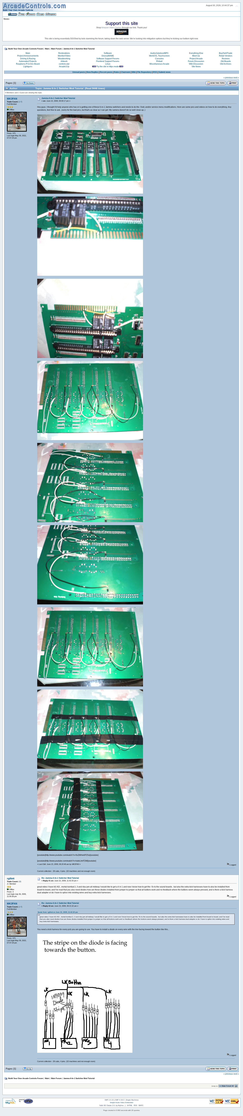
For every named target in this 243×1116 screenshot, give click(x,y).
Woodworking (64, 58)
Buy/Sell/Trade (225, 53)
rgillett (10, 878)
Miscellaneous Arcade (159, 64)
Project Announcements (28, 56)
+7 (20, 102)
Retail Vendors (225, 56)
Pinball (159, 61)
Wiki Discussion (196, 64)
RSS (155, 72)
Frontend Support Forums (107, 61)
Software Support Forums (107, 58)
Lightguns (27, 66)
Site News (196, 66)
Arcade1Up (64, 66)
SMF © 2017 (120, 1100)
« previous (228, 77)
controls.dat (64, 64)
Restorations (64, 53)
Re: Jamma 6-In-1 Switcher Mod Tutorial (60, 878)
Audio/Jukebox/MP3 (159, 53)
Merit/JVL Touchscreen (159, 56)
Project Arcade (196, 58)
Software (108, 53)
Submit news (165, 72)
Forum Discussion (196, 61)
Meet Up (196, 56)
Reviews (226, 58)
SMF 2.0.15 (109, 1100)
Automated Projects (28, 61)
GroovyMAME (107, 56)
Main (28, 53)
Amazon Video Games (111, 27)
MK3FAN (12, 98)
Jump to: (214, 1086)
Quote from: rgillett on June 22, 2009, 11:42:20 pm (58, 912)
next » (236, 77)
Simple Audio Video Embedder (121, 1102)
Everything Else (196, 53)
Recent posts (106, 72)
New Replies (92, 72)
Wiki (134, 72)
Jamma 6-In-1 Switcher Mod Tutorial (58, 98)
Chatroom (125, 72)
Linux (107, 64)
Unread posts (78, 72)
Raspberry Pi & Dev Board (28, 64)
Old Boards (226, 61)
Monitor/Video (64, 56)
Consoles (159, 58)
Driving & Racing (27, 58)
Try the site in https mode (108, 66)
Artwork (64, 61)
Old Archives (225, 64)
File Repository (144, 72)
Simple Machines (132, 1100)
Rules (116, 72)
